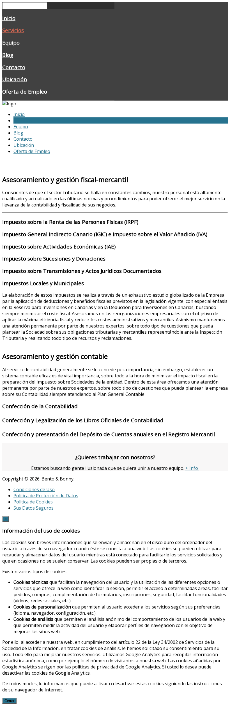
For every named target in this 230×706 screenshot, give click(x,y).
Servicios (13, 30)
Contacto (13, 67)
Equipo (11, 42)
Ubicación (14, 79)
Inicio (8, 18)
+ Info (192, 468)
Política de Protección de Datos (45, 496)
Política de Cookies (33, 502)
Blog (7, 54)
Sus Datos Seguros (33, 508)
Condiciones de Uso (34, 489)
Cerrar (9, 701)
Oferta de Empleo (24, 91)
